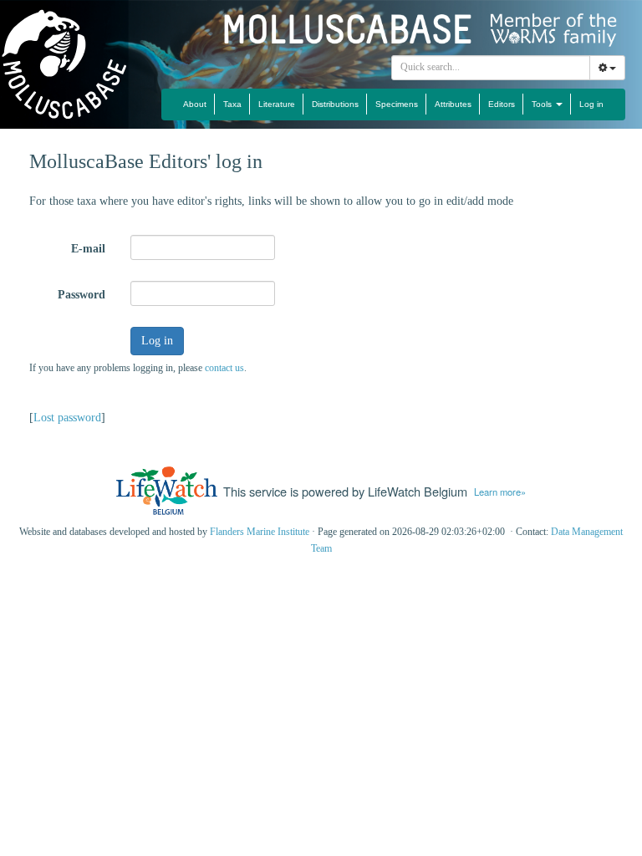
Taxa (232, 104)
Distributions (335, 104)
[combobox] (490, 67)
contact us (224, 368)
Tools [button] (543, 104)
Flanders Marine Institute (259, 532)
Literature (276, 104)
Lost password (67, 417)
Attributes (453, 104)
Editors (501, 104)
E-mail (88, 248)
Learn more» (500, 491)
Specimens (396, 104)
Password (81, 294)
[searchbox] (491, 67)
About (194, 104)
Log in (591, 104)
